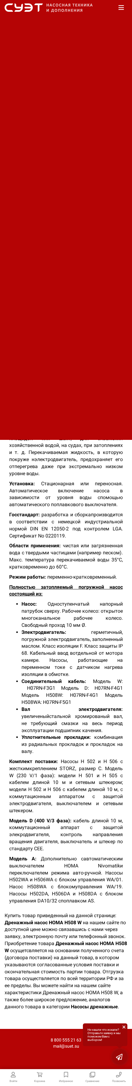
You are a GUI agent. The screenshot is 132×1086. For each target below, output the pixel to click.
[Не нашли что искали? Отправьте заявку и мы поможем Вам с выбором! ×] (119, 1057)
